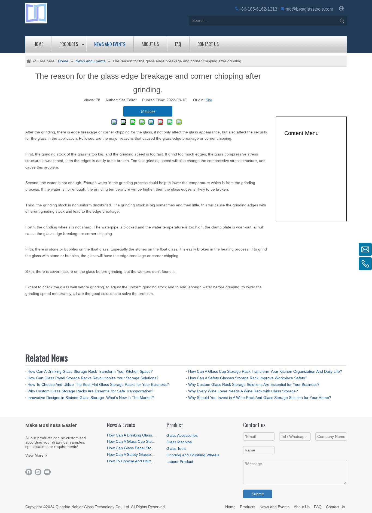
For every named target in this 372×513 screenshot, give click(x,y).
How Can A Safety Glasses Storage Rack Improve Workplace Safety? (247, 378)
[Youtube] (47, 472)
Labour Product (179, 461)
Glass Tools (176, 448)
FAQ (178, 44)
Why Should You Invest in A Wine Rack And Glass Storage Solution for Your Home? (259, 397)
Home (38, 44)
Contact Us (208, 44)
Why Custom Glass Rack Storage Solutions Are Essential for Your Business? (253, 384)
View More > (36, 455)
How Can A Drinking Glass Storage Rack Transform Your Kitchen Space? (90, 371)
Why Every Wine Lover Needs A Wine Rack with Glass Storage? (243, 391)
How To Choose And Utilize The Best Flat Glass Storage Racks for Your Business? (98, 384)
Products (68, 44)
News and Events (109, 44)
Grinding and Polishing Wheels (192, 455)
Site (209, 100)
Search (341, 20)
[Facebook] (28, 472)
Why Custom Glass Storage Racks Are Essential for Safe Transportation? (90, 391)
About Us (150, 44)
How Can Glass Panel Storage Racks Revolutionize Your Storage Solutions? (93, 378)
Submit (258, 494)
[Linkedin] (38, 472)
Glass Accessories (182, 435)
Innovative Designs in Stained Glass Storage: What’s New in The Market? (91, 397)
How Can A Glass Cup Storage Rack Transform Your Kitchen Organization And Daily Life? (265, 371)
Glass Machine (179, 442)
